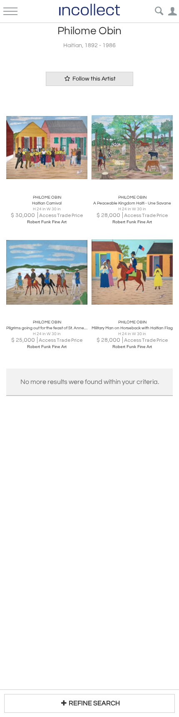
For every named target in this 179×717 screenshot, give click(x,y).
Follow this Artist (93, 79)
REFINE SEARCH (94, 703)
